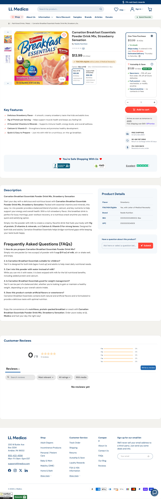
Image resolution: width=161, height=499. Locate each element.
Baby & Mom (46, 460)
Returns (73, 452)
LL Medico (18, 489)
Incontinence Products (51, 447)
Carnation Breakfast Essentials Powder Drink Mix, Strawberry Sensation (55, 23)
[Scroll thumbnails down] (8, 83)
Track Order (74, 442)
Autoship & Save (77, 457)
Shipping (73, 447)
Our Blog (102, 460)
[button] (6, 495)
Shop (17, 17)
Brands (88, 17)
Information (44, 17)
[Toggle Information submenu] (52, 17)
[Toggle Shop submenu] (21, 16)
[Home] (9, 23)
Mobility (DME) (47, 465)
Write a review (148, 367)
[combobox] (70, 9)
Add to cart (143, 109)
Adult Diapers (47, 442)
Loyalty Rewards (77, 462)
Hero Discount (63, 17)
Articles (99, 17)
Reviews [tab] (12, 369)
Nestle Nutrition (80, 44)
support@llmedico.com (19, 463)
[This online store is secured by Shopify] (99, 165)
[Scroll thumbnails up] (8, 32)
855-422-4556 (15, 455)
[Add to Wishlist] (64, 35)
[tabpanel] (80, 395)
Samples (77, 17)
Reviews (102, 465)
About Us (30, 17)
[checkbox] (81, 377)
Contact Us (103, 450)
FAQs (100, 455)
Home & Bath (47, 470)
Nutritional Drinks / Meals (21, 23)
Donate (109, 17)
